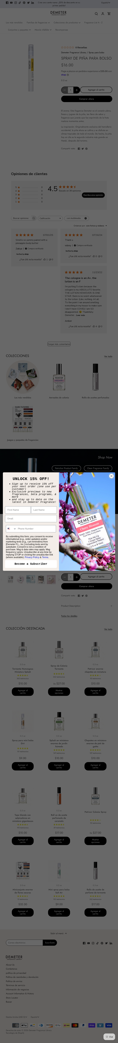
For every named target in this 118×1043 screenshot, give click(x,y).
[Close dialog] (111, 476)
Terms (45, 557)
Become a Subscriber (31, 564)
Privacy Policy (32, 557)
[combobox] (11, 528)
